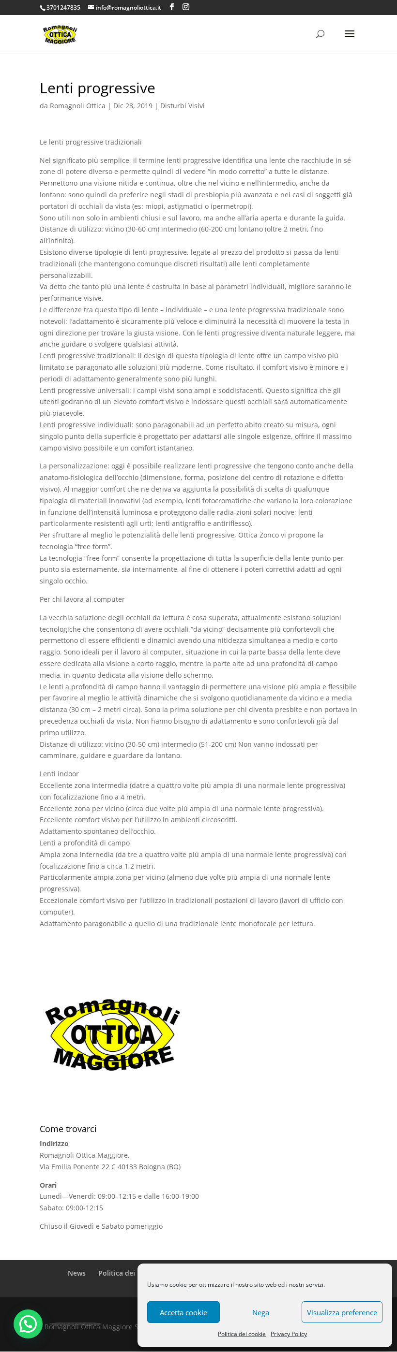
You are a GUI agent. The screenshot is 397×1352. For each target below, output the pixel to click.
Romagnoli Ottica (78, 105)
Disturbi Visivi (182, 105)
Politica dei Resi (124, 1273)
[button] (28, 1323)
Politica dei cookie (242, 1334)
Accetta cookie (183, 1312)
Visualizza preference (342, 1312)
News (77, 1273)
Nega (260, 1312)
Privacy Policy (289, 1334)
